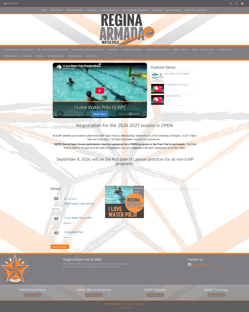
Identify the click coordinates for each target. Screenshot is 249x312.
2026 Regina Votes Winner (79, 203)
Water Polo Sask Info (195, 10)
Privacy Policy (139, 303)
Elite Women (26, 56)
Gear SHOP (157, 10)
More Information (32, 295)
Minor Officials (173, 10)
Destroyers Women (55, 56)
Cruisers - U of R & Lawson (157, 50)
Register (91, 10)
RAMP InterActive (112, 303)
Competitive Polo (73, 232)
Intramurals (113, 50)
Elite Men (39, 56)
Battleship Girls (224, 50)
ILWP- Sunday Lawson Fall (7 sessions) (88, 50)
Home (44, 10)
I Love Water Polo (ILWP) (78, 218)
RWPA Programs (74, 10)
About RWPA (57, 10)
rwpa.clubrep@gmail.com (202, 264)
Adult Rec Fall (92, 56)
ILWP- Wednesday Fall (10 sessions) (18, 50)
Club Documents (109, 10)
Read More (100, 114)
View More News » (60, 246)
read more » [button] (56, 209)
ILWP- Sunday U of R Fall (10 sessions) (52, 50)
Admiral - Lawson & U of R (203, 50)
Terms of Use (126, 303)
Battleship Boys (10, 56)
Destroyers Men (75, 56)
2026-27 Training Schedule (134, 10)
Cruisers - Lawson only (132, 50)
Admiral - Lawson (180, 50)
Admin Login (124, 307)
